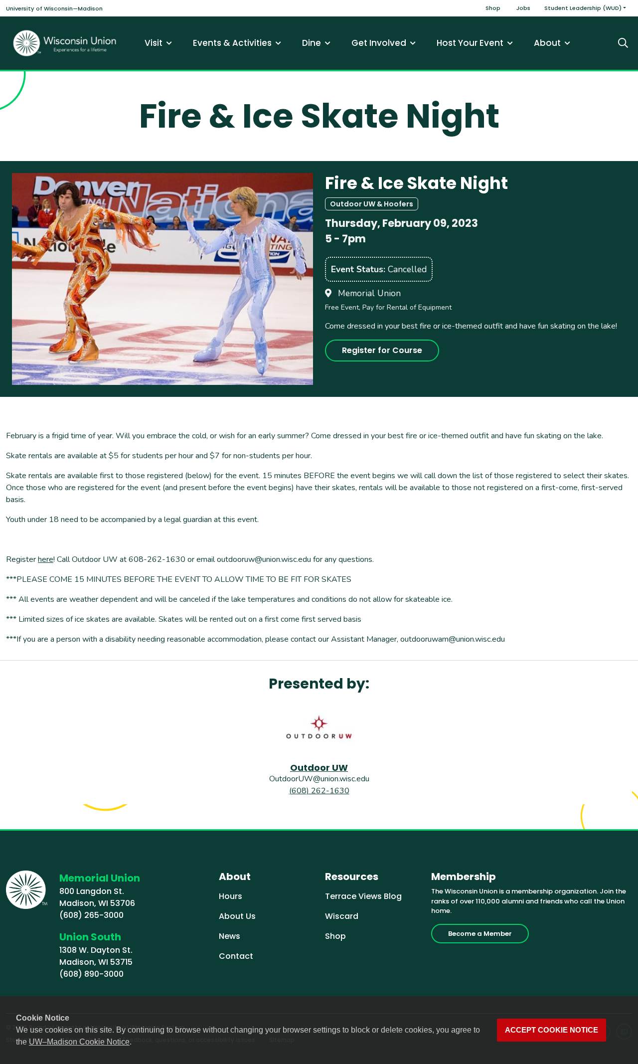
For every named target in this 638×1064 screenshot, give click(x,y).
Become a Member (480, 933)
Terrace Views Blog (363, 896)
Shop (492, 8)
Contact (236, 956)
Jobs (523, 8)
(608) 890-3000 (91, 974)
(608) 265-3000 (91, 915)
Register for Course (382, 350)
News (229, 936)
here (45, 559)
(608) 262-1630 (319, 790)
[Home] (65, 43)
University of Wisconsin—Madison (54, 8)
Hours (230, 896)
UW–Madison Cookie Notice (79, 1042)
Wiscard (341, 916)
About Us (237, 916)
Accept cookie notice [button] (551, 1030)
